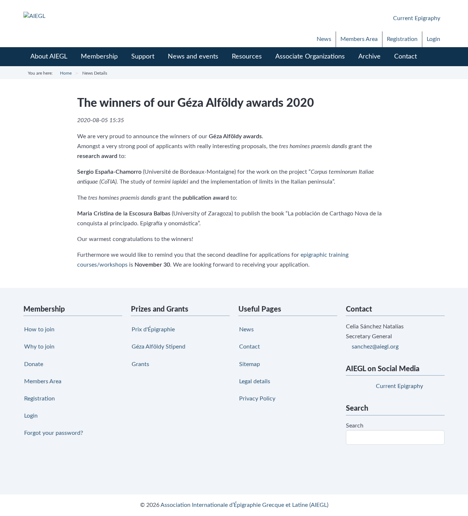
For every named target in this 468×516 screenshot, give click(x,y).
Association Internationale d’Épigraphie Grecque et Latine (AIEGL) (244, 505)
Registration (402, 39)
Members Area (359, 39)
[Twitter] (365, 17)
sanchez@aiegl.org (375, 347)
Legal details (254, 381)
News (324, 39)
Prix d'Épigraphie (153, 329)
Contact (249, 347)
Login (433, 39)
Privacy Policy (257, 399)
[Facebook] (347, 17)
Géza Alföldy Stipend (158, 347)
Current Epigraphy (416, 18)
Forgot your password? (53, 433)
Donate (33, 364)
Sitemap (249, 364)
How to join (39, 329)
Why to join (39, 347)
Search (354, 426)
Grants (140, 364)
